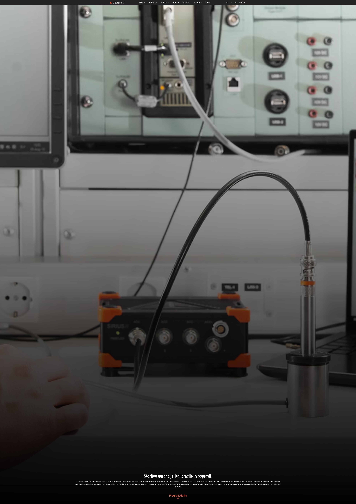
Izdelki (141, 2)
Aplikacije (152, 2)
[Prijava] (235, 2)
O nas (175, 2)
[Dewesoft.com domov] (117, 3)
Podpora (164, 2)
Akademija (196, 2)
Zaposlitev (185, 2)
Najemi (207, 2)
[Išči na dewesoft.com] (231, 2)
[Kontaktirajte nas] (227, 2)
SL (242, 2)
